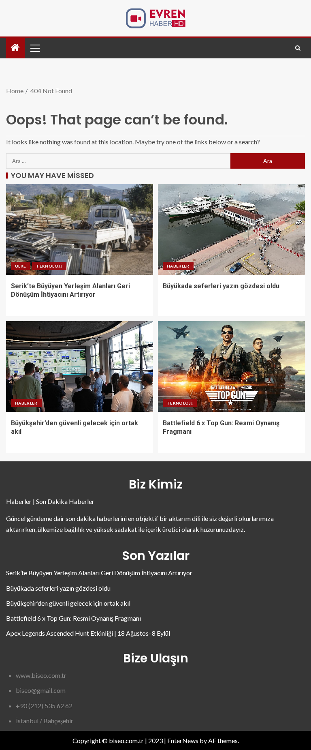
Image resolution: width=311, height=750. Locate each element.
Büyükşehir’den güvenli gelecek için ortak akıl (68, 603)
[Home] (15, 48)
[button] (34, 48)
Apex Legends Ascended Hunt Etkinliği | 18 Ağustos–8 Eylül (88, 633)
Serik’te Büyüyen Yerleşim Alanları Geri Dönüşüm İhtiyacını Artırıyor (99, 572)
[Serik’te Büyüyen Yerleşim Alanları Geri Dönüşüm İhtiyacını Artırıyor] (79, 229)
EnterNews (182, 740)
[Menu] (34, 48)
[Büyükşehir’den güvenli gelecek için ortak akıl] (79, 366)
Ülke (20, 266)
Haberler (178, 266)
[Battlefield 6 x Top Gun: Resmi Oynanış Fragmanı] (231, 366)
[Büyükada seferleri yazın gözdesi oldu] (231, 229)
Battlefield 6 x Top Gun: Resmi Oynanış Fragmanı (73, 618)
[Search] (298, 48)
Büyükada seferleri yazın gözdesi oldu (221, 286)
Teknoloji (49, 266)
